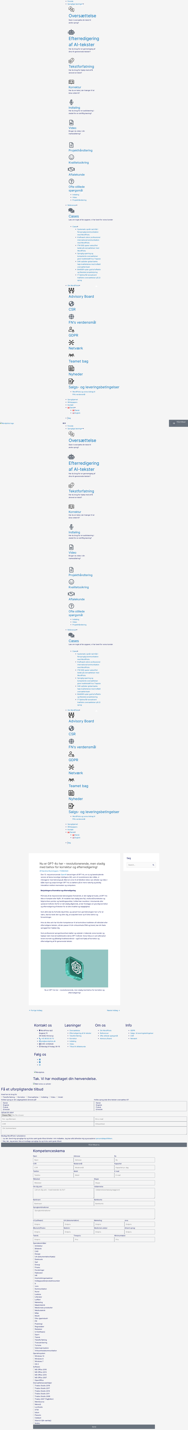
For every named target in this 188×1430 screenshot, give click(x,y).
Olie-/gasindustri (41, 1318)
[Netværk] (71, 342)
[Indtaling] (71, 102)
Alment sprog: (129, 1228)
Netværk (76, 348)
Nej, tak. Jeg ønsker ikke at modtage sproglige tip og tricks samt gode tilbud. (32, 1141)
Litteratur (38, 1297)
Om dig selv (37, 1186)
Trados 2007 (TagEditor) (44, 1399)
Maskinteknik (40, 1305)
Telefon (36, 1171)
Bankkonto (98, 1200)
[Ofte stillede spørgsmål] (71, 181)
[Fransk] (47, 1107)
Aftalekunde (77, 174)
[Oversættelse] (71, 9)
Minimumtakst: (120, 1236)
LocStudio (39, 1407)
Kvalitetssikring (79, 162)
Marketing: (98, 1220)
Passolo (38, 1415)
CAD (36, 1251)
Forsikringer (39, 1270)
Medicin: (67, 1228)
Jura (36, 1286)
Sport (37, 1335)
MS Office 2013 (41, 1372)
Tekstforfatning (81, 66)
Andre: (37, 1423)
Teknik (37, 1337)
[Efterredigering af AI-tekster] (71, 32)
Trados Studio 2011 (42, 1394)
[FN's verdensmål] (71, 316)
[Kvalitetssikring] (71, 157)
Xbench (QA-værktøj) (43, 1420)
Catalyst (38, 1418)
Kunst (37, 1292)
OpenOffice (39, 1380)
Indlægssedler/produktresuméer (47, 1281)
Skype (96, 1179)
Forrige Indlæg (35, 1010)
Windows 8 (39, 1359)
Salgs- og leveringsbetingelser (94, 387)
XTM (37, 1410)
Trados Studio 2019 (42, 1386)
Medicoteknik (40, 1310)
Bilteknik (38, 1249)
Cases (74, 216)
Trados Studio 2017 (42, 1388)
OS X (37, 1364)
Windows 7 (39, 1361)
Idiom (37, 1412)
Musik (37, 1316)
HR (36, 1275)
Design (37, 1254)
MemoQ (38, 1404)
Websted (36, 1179)
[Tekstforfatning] (71, 60)
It (35, 1284)
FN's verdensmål (82, 322)
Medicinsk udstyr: (101, 1228)
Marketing (39, 1302)
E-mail (116, 1171)
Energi (37, 1265)
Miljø (37, 1313)
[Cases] (71, 210)
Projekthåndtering (80, 150)
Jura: (126, 1220)
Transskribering (41, 1343)
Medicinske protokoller (44, 1308)
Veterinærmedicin (42, 1348)
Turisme (38, 1345)
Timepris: (77, 1236)
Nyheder (76, 374)
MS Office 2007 (41, 1377)
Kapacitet (118, 1164)
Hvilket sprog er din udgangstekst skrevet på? (18, 1100)
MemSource (39, 1402)
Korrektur (75, 87)
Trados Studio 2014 (42, 1391)
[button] (94, 423)
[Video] (71, 122)
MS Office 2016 (41, 1369)
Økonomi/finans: (39, 1228)
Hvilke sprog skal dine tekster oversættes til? (111, 1100)
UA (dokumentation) (71, 1220)
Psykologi (38, 1324)
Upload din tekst (7, 1112)
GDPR (73, 335)
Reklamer (38, 1329)
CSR (72, 309)
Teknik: (36, 1236)
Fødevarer (39, 1273)
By (115, 1156)
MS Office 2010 (41, 1375)
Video (72, 128)
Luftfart (38, 1300)
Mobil (76, 1171)
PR (36, 1321)
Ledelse (38, 1294)
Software (36, 1367)
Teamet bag (78, 361)
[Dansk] (47, 1103)
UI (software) (38, 1220)
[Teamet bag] (71, 355)
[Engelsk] (47, 1105)
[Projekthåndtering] (71, 145)
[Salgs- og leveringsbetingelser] (71, 381)
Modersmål (78, 1164)
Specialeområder (39, 1243)
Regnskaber (39, 1326)
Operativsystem (39, 1353)
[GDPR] (71, 329)
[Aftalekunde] (71, 169)
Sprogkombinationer (41, 1207)
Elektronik (39, 1259)
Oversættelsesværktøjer (42, 1383)
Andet (60, 1097)
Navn (35, 1156)
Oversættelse (82, 15)
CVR (34, 1164)
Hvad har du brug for (9, 1094)
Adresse (77, 1156)
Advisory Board (81, 296)
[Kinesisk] (47, 1109)
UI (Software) (40, 1332)
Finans (37, 1267)
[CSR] (71, 303)
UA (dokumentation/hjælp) (45, 1257)
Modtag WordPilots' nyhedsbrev (13, 1136)
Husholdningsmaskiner (44, 1278)
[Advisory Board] (71, 290)
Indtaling (74, 107)
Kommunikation (41, 1289)
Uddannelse (98, 1186)
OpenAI (63, 874)
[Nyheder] (71, 368)
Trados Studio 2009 (42, 1396)
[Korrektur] (71, 82)
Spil (36, 1262)
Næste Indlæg (113, 1010)
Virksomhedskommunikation (46, 1351)
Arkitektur (39, 1246)
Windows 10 (39, 1356)
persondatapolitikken (104, 1138)
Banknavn (37, 1200)
